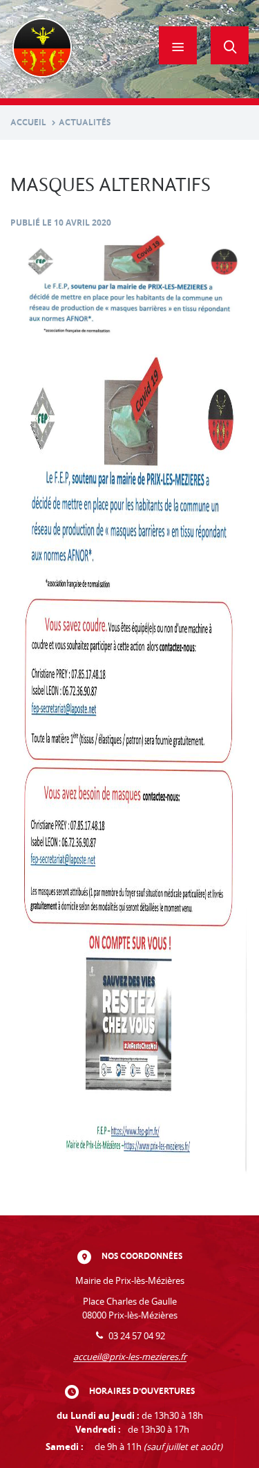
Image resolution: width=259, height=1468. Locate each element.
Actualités (85, 122)
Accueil (28, 122)
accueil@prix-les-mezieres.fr (129, 1357)
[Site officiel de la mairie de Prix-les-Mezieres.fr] (42, 49)
